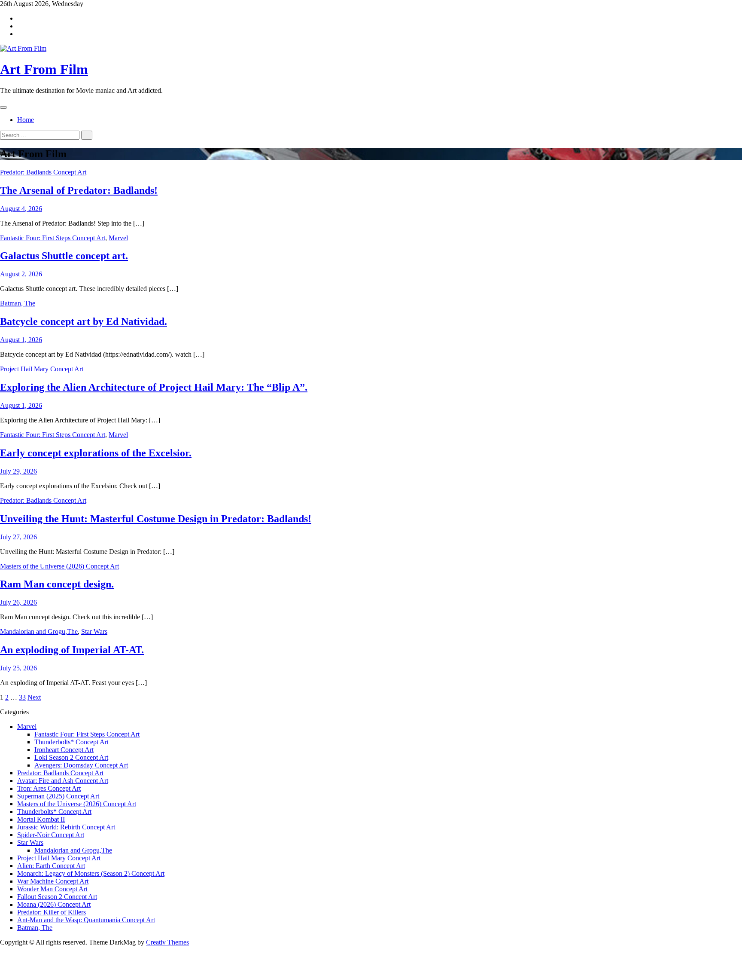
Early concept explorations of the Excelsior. (96, 453)
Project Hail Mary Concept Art (41, 369)
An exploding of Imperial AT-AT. (72, 649)
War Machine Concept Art (52, 881)
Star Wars (94, 631)
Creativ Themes (167, 942)
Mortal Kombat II (41, 819)
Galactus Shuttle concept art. (64, 255)
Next (34, 697)
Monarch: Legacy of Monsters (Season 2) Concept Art (90, 873)
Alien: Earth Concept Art (51, 865)
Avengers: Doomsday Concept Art (81, 765)
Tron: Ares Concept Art (49, 788)
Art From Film (44, 69)
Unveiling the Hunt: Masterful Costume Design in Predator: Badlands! (155, 518)
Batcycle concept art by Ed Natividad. (83, 321)
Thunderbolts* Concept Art (71, 742)
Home (25, 119)
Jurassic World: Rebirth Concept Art (66, 827)
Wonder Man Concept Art (52, 889)
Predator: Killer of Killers (51, 912)
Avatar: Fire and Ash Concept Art (62, 780)
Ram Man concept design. (57, 584)
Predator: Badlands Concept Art (43, 172)
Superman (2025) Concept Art (58, 796)
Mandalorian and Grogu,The (39, 631)
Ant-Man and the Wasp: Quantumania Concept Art (86, 919)
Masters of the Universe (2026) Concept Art (59, 566)
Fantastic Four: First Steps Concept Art (52, 238)
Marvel (118, 238)
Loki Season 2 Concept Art (71, 757)
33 (22, 697)
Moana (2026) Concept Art (54, 904)
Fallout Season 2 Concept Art (57, 896)
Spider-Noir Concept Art (50, 834)
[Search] (86, 135)
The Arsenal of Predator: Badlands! (79, 190)
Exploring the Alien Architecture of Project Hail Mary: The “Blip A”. (153, 387)
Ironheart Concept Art (64, 749)
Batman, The (17, 303)
